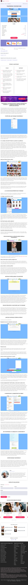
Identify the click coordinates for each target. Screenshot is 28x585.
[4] (7, 484)
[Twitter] (5, 51)
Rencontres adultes (3, 554)
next (15, 520)
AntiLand (15, 559)
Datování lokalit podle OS (4, 53)
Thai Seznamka (15, 60)
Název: (2, 486)
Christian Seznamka (3, 556)
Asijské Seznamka (3, 60)
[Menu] (26, 1)
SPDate (15, 551)
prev (12, 520)
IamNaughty (22, 563)
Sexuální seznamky (3, 551)
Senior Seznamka (3, 555)
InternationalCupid (16, 546)
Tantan (22, 559)
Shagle (22, 560)
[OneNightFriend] (19, 43)
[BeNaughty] (8, 43)
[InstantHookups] (2, 530)
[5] (8, 484)
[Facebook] (1, 51)
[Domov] (5, 1)
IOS (5, 55)
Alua (21, 554)
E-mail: (15, 486)
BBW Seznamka (3, 550)
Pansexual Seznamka (3, 552)
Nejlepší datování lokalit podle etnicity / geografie (8, 58)
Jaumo (15, 556)
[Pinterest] (6, 51)
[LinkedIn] (3, 51)
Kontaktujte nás (14, 580)
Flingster (15, 547)
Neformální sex (3, 546)
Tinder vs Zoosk (23, 547)
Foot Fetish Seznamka (4, 547)
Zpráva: (2, 490)
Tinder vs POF (22, 544)
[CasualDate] (15, 527)
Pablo (10, 470)
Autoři (10, 580)
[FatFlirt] (2, 534)
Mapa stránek (18, 580)
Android (2, 55)
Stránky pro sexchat (3, 544)
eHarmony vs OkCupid (24, 551)
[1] (5, 484)
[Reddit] (12, 539)
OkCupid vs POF (16, 544)
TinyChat (15, 555)
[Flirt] (14, 43)
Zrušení (9, 496)
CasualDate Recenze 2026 (21, 527)
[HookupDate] (2, 527)
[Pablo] (5, 474)
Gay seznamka (3, 548)
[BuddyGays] (15, 530)
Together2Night (23, 552)
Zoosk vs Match (23, 548)
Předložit (3, 496)
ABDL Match (15, 560)
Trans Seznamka (3, 559)
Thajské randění (22, 256)
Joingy (15, 563)
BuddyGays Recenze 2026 (21, 530)
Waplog (15, 564)
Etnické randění (9, 60)
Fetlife (15, 554)
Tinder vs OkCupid (23, 546)
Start (22, 98)
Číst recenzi (8, 515)
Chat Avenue (15, 548)
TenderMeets (16, 552)
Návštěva (14, 37)
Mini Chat (22, 555)
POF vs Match (22, 550)
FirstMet (22, 556)
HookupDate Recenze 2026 (8, 527)
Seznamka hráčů (3, 560)
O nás (8, 580)
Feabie (15, 550)
